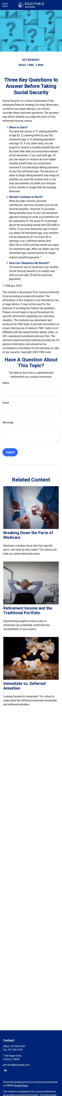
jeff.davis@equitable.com (16, 1065)
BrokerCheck (21, 1085)
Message (8, 422)
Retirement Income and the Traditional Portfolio (27, 610)
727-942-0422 (17, 1046)
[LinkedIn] (5, 1070)
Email (5, 402)
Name (5, 382)
